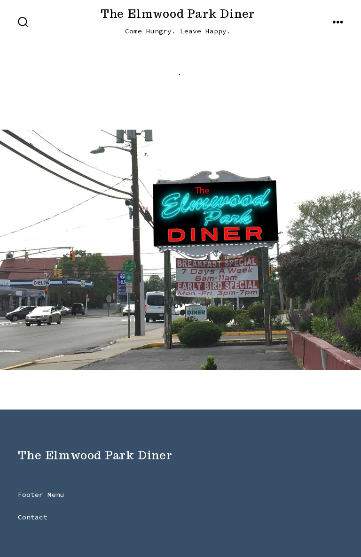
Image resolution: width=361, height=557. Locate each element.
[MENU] (338, 22)
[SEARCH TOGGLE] (23, 22)
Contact (32, 517)
